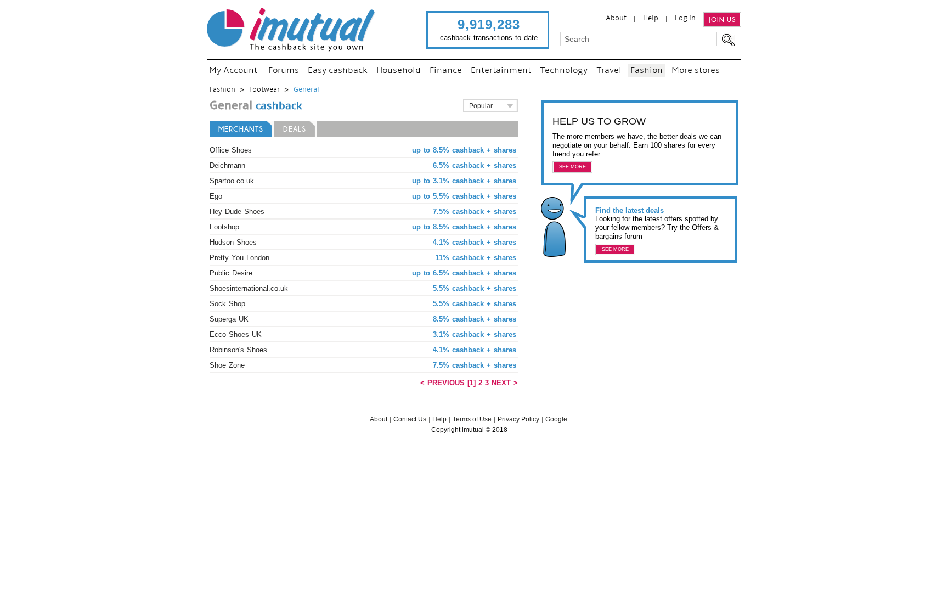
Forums (283, 70)
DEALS (294, 129)
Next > (505, 383)
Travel (609, 70)
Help (650, 18)
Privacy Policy (518, 419)
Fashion (646, 70)
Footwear (264, 89)
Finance (446, 70)
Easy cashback (338, 70)
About (616, 18)
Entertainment (501, 70)
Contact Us (409, 419)
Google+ (558, 419)
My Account (233, 70)
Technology (564, 70)
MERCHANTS (240, 129)
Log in (685, 18)
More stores (696, 70)
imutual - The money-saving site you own (291, 30)
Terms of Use (472, 419)
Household (398, 70)
